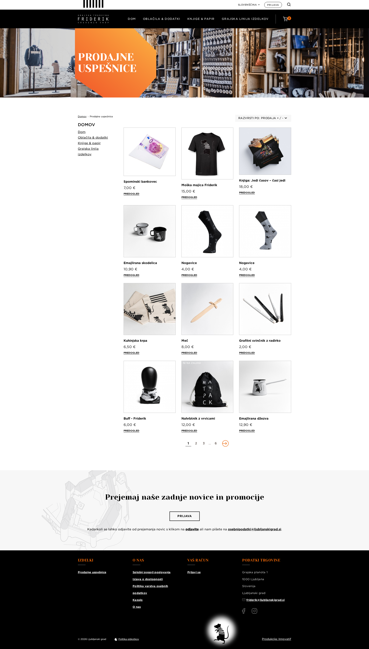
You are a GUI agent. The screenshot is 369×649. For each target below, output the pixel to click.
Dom (132, 18)
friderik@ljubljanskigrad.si (265, 600)
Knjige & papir (201, 18)
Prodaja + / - (272, 118)
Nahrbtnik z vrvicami (198, 418)
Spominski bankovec (140, 181)
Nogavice (189, 263)
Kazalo (138, 600)
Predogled (131, 193)
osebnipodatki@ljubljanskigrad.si (254, 529)
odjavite (192, 529)
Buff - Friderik (135, 418)
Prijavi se (194, 572)
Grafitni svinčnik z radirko (260, 340)
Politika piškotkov (128, 639)
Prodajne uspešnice (92, 572)
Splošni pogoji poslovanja (152, 572)
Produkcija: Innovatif (276, 639)
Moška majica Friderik (199, 185)
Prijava (273, 4)
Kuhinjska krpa (135, 340)
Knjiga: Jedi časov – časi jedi (262, 180)
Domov (86, 124)
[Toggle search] (289, 4)
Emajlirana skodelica (140, 263)
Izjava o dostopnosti (148, 579)
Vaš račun (198, 560)
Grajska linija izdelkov (245, 18)
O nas (137, 606)
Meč (184, 340)
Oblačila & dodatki (161, 18)
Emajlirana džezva (253, 418)
